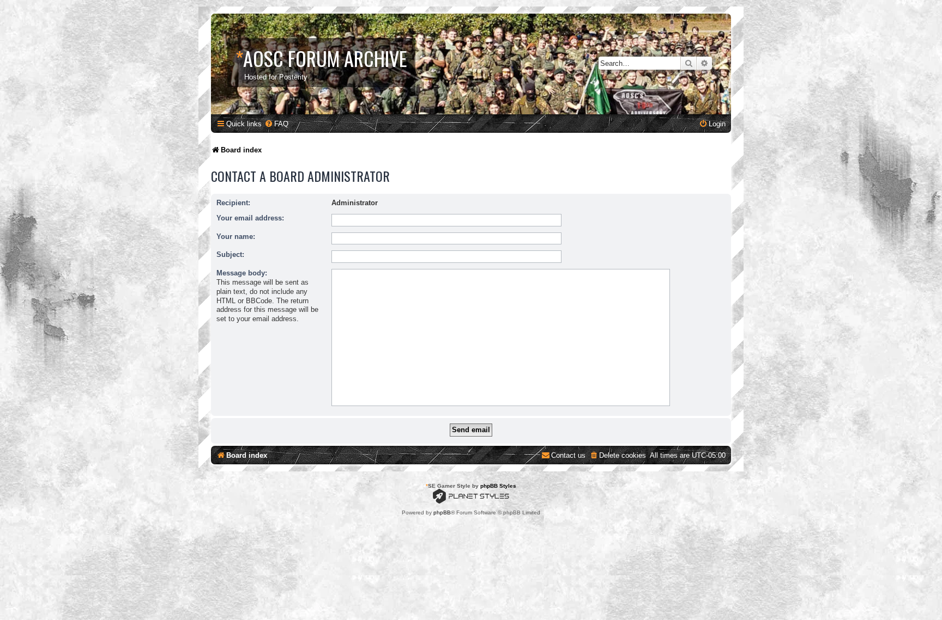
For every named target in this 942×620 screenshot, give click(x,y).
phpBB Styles (498, 486)
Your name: (235, 236)
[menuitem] (276, 124)
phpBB (442, 512)
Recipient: (233, 203)
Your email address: (250, 218)
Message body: (241, 273)
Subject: (230, 254)
